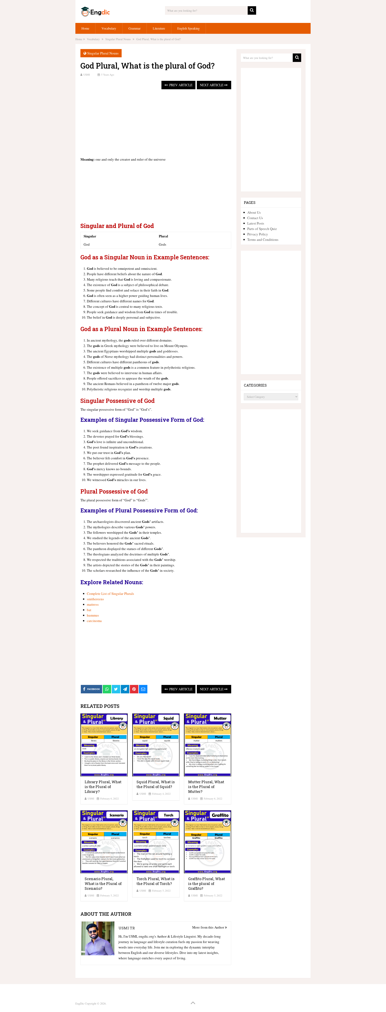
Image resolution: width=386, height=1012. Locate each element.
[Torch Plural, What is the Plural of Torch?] (156, 841)
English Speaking (188, 28)
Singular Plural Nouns (103, 53)
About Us (254, 212)
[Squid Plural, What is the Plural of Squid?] (156, 744)
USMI (86, 74)
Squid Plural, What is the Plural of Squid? (156, 784)
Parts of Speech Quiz (262, 228)
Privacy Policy (257, 234)
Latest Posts (255, 223)
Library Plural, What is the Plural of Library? (103, 786)
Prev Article (180, 85)
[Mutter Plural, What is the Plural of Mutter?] (207, 744)
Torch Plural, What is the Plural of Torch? (156, 881)
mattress (93, 604)
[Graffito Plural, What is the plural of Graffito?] (207, 841)
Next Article (212, 85)
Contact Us (255, 218)
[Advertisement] (155, 123)
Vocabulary (109, 28)
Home (85, 28)
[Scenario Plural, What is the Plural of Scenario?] (104, 841)
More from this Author (208, 927)
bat (89, 610)
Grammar (134, 28)
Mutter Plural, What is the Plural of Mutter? (206, 786)
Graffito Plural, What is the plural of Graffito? (206, 883)
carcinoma (94, 620)
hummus (93, 615)
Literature (159, 28)
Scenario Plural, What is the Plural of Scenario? (103, 883)
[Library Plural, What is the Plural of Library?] (104, 744)
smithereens (95, 599)
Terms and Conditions (262, 239)
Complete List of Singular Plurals (110, 593)
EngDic (79, 1003)
